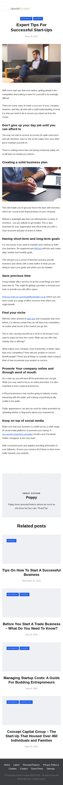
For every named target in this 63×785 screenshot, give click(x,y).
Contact (24, 768)
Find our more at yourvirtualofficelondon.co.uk (24, 297)
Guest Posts (37, 768)
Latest (16, 765)
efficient (38, 248)
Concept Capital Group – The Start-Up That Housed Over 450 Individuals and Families (31, 736)
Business (26, 18)
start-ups (31, 318)
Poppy (31, 497)
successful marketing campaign (17, 434)
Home (7, 765)
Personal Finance (31, 765)
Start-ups (26, 702)
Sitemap (51, 768)
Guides (38, 18)
